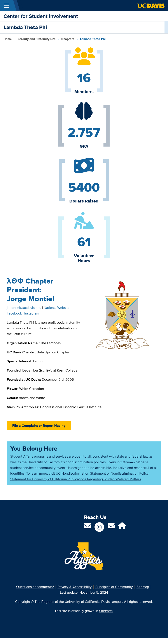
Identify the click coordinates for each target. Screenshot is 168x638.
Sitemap (142, 586)
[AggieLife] (122, 527)
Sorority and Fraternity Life (37, 39)
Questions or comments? (35, 586)
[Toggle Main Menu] (6, 5)
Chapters (67, 39)
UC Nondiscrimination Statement (81, 473)
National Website (57, 307)
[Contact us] (87, 527)
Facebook (14, 313)
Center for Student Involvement (41, 16)
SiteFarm (106, 610)
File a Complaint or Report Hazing (38, 425)
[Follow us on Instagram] (99, 527)
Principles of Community (114, 586)
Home (8, 39)
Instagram (31, 313)
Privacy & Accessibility (75, 586)
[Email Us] (111, 527)
